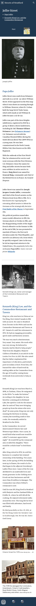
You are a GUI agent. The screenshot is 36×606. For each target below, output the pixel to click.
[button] (2, 2)
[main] (18, 15)
